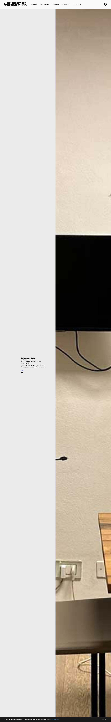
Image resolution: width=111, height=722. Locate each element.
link (22, 370)
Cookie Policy (55, 719)
